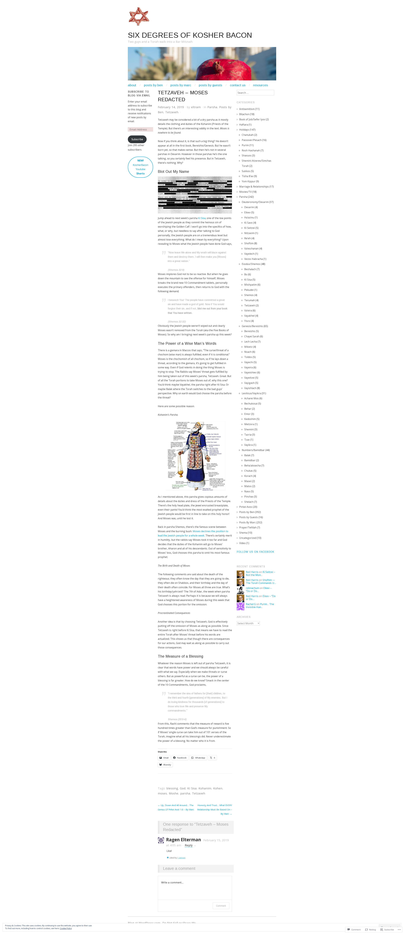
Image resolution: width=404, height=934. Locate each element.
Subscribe (137, 139)
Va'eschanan (251, 248)
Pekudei (249, 290)
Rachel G (251, 604)
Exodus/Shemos (251, 264)
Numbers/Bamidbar (253, 450)
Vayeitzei (249, 377)
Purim (245, 145)
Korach (248, 476)
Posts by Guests (210, 85)
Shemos (249, 295)
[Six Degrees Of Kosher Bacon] (202, 65)
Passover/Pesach (251, 140)
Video (242, 543)
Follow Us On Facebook (255, 551)
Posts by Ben (246, 512)
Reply (189, 845)
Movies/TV (245, 191)
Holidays (244, 129)
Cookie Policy (66, 928)
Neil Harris (252, 572)
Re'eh (247, 238)
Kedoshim (250, 419)
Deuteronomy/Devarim (255, 202)
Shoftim (248, 243)
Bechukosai (250, 403)
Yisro (247, 321)
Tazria (247, 434)
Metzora (249, 424)
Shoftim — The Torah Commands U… (261, 581)
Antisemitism (247, 109)
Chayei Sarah (251, 336)
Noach (248, 352)
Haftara (243, 124)
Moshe (173, 793)
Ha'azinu (249, 217)
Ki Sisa (201, 218)
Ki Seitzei (249, 228)
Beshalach (250, 269)
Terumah (249, 300)
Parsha (212, 107)
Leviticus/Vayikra (251, 393)
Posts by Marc (180, 85)
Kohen (217, 788)
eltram (196, 107)
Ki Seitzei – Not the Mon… (260, 573)
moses (162, 793)
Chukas (248, 470)
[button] (195, 195)
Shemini (249, 429)
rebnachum (252, 588)
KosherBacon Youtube (140, 167)
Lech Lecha (250, 341)
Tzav (247, 439)
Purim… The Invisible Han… (260, 605)
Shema (243, 532)
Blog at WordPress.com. (144, 923)
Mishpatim (250, 284)
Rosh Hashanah (251, 150)
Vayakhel (249, 315)
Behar (247, 408)
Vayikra (248, 445)
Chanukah (247, 135)
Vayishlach (250, 388)
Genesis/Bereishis (252, 326)
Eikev (247, 212)
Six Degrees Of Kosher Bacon (190, 35)
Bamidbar (249, 460)
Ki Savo (248, 222)
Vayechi (248, 362)
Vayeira (248, 367)
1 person (181, 857)
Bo (245, 274)
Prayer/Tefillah (247, 527)
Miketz (248, 346)
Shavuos (246, 155)
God (182, 788)
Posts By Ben (153, 85)
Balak (247, 455)
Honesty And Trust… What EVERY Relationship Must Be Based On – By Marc (214, 809)
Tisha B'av (247, 176)
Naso (247, 491)
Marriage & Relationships (254, 186)
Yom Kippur (248, 181)
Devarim (249, 207)
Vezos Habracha (253, 259)
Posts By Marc (247, 522)
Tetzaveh (171, 112)
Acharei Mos (251, 398)
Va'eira (248, 310)
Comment (221, 905)
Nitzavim (249, 233)
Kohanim (205, 788)
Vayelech (249, 253)
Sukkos (246, 171)
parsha (185, 793)
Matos (248, 486)
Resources (260, 85)
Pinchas (248, 496)
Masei (247, 481)
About (132, 85)
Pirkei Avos (245, 507)
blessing (172, 788)
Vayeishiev (250, 372)
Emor (247, 414)
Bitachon (244, 114)
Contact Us (238, 85)
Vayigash (249, 383)
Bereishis (249, 331)
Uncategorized (247, 538)
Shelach (248, 502)
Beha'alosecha (252, 465)
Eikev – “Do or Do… (259, 589)
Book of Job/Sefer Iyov (252, 119)
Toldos (248, 357)
